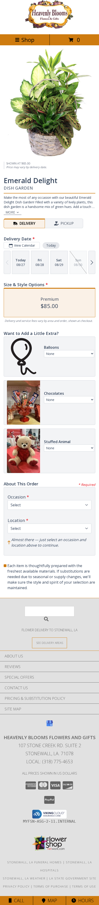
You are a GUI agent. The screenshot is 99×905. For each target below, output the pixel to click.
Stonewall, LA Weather (24, 878)
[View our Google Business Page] (49, 725)
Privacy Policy (16, 886)
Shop (27, 39)
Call (18, 900)
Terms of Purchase (50, 886)
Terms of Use (84, 886)
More (10, 212)
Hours (85, 900)
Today (51, 245)
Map (51, 900)
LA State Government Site (72, 878)
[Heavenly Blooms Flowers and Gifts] (49, 27)
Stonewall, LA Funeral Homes (34, 862)
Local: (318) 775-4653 (49, 761)
